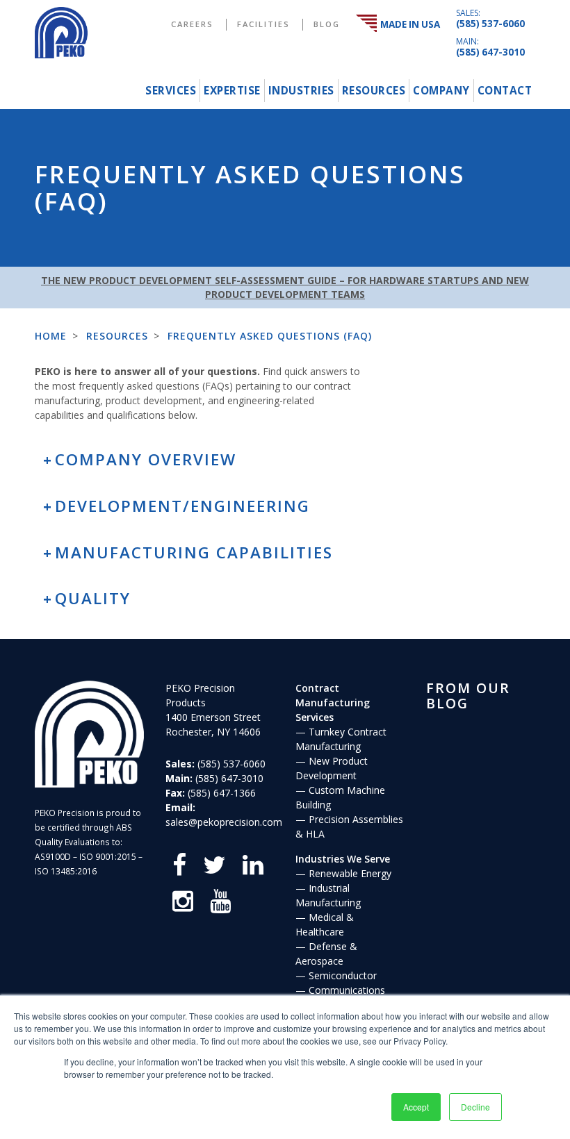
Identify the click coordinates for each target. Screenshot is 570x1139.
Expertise (232, 90)
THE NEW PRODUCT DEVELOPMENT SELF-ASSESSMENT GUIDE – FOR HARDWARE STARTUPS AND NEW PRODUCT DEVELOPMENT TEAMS (285, 287)
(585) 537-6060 (490, 23)
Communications (347, 990)
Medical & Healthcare (324, 924)
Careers (192, 24)
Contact (505, 90)
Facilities (263, 24)
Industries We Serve (342, 858)
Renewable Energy (350, 873)
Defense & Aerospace (326, 953)
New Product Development (331, 768)
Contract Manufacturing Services (332, 702)
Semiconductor (343, 975)
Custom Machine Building (340, 797)
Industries (301, 90)
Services (170, 90)
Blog (327, 24)
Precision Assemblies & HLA (349, 826)
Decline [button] (475, 1107)
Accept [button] (416, 1107)
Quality (93, 598)
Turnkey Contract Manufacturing (340, 739)
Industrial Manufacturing (328, 895)
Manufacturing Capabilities (194, 552)
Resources (374, 90)
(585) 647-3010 (490, 52)
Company (441, 90)
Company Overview (145, 459)
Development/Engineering (182, 506)
